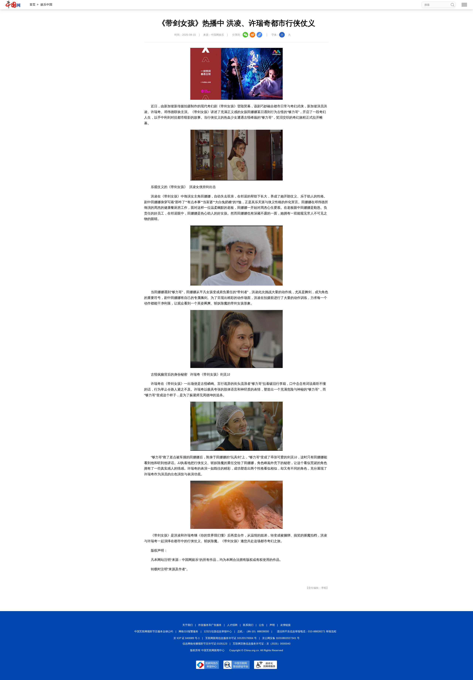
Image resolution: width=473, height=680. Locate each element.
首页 (32, 4)
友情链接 (285, 624)
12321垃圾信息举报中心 (218, 631)
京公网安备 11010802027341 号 (281, 638)
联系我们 (248, 624)
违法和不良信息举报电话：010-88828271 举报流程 (306, 631)
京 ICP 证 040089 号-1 (186, 638)
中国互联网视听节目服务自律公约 (153, 631)
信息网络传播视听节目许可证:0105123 (205, 643)
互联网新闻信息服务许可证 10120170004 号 (231, 638)
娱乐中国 (46, 4)
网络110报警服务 (188, 631)
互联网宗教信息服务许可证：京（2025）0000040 (261, 643)
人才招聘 (232, 624)
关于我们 (187, 624)
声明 (272, 624)
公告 (261, 624)
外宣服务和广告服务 (210, 624)
